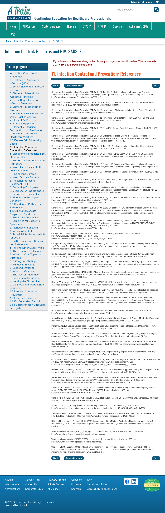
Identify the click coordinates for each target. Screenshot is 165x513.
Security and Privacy (98, 484)
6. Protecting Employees (24, 187)
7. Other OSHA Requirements (27, 190)
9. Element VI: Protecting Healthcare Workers (24, 135)
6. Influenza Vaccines (22, 271)
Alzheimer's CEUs (138, 26)
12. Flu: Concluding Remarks (26, 301)
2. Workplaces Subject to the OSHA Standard (26, 168)
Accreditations (12, 489)
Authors (9, 479)
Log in (136, 2)
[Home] (58, 13)
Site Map (76, 489)
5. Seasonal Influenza (22, 267)
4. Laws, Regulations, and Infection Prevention (24, 101)
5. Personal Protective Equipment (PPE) (22, 182)
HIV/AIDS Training (57, 479)
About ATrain (32, 479)
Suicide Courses (56, 484)
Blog (12, 33)
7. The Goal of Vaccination (25, 274)
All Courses (29, 26)
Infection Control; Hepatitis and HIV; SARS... (39, 41)
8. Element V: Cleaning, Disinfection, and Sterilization (26, 128)
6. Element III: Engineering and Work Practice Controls (27, 115)
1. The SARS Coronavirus (24, 217)
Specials (117, 26)
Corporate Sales (34, 489)
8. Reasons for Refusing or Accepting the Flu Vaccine (25, 279)
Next (156, 85)
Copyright (76, 479)
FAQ (89, 479)
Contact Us (31, 484)
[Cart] (157, 3)
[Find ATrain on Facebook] (127, 483)
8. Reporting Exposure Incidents (28, 194)
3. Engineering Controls (23, 173)
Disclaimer (76, 484)
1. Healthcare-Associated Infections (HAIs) (24, 81)
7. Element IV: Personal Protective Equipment (23, 121)
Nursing (71, 26)
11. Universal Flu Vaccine (24, 298)
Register (149, 2)
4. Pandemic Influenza (22, 264)
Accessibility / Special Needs (102, 489)
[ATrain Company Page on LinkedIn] (134, 483)
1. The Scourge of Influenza (26, 251)
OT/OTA (87, 26)
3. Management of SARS (24, 227)
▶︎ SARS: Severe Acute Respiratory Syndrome (23, 212)
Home (13, 26)
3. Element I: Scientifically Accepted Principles (24, 95)
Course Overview (74, 85)
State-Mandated (51, 26)
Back (55, 85)
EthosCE (23, 505)
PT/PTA (102, 26)
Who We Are (12, 484)
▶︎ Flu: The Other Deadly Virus (27, 247)
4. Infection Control (21, 231)
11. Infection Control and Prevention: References (24, 148)
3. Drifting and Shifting (23, 261)
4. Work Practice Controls (24, 177)
